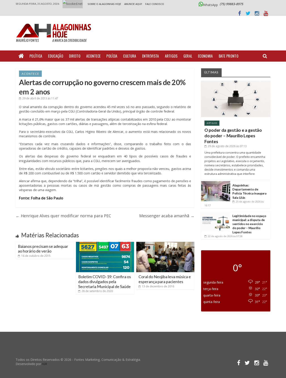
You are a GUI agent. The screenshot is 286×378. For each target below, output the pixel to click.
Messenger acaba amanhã (166, 215)
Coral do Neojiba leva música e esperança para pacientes (165, 279)
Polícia (111, 56)
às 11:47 (40, 98)
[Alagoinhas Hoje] (55, 22)
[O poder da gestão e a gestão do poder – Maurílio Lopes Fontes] (235, 82)
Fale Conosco (154, 4)
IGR (44, 364)
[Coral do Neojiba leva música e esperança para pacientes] (165, 243)
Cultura (129, 56)
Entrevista (150, 56)
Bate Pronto (228, 56)
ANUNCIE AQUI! (133, 4)
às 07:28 (225, 236)
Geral (187, 56)
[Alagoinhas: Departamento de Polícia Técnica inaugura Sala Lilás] (215, 183)
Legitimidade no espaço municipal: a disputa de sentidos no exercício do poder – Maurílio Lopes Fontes (249, 224)
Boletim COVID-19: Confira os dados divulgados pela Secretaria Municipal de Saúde (104, 281)
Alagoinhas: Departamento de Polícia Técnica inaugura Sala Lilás (249, 191)
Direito (74, 56)
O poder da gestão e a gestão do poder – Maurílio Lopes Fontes (233, 135)
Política (35, 56)
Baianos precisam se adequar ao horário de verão (43, 249)
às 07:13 (227, 146)
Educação (55, 56)
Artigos (171, 56)
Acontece (93, 56)
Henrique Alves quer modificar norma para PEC (63, 215)
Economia (205, 56)
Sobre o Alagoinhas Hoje (104, 4)
